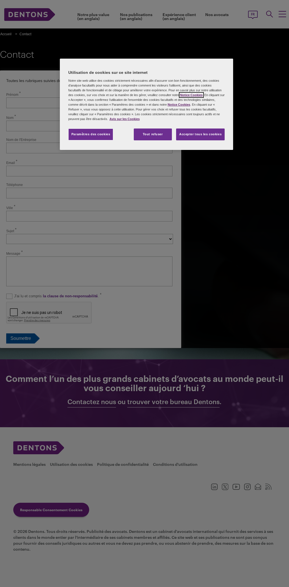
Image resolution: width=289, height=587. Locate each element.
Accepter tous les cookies (200, 134)
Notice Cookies (191, 95)
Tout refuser (153, 134)
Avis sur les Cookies (125, 119)
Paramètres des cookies (90, 134)
